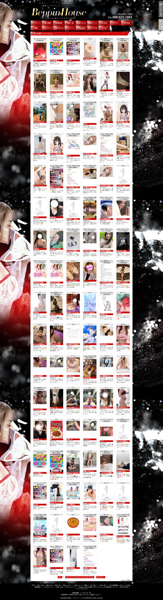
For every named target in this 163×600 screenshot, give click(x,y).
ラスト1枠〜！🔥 (38, 154)
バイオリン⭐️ (120, 185)
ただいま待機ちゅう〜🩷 (41, 344)
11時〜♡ (69, 439)
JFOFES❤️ (87, 219)
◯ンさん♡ (86, 439)
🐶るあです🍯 (121, 471)
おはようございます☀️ (90, 503)
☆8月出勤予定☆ (105, 219)
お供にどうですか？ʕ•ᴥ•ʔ (58, 314)
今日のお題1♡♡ (105, 407)
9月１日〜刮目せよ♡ (123, 441)
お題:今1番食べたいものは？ (125, 376)
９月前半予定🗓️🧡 (73, 344)
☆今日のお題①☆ (105, 251)
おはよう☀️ (53, 407)
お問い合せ (59, 28)
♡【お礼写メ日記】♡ (107, 282)
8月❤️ (69, 155)
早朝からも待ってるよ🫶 (41, 566)
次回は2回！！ (104, 344)
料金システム (81, 23)
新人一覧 (47, 23)
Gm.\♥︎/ (69, 60)
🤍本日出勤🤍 (38, 376)
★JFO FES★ (92, 28)
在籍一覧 (70, 23)
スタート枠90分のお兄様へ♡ (59, 154)
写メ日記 (104, 23)
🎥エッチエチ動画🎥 (106, 473)
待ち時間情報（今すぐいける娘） (126, 23)
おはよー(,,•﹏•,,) (55, 503)
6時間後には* (71, 92)
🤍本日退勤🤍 (121, 90)
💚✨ (101, 90)
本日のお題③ (104, 503)
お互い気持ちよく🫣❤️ (124, 344)
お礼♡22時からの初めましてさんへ (111, 60)
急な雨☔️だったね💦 (73, 312)
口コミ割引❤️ (71, 504)
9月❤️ (85, 124)
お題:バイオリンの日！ (90, 471)
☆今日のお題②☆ (89, 251)
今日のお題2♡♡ (88, 407)
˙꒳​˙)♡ (35, 60)
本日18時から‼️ (105, 534)
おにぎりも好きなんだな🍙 (92, 312)
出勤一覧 (59, 23)
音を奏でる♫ (71, 376)
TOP (36, 23)
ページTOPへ (127, 580)
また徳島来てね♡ (105, 376)
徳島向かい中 (104, 122)
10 (89, 577)
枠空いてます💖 (88, 92)
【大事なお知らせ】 (89, 187)
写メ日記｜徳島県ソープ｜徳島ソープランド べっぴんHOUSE (81, 11)
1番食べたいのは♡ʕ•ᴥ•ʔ (124, 282)
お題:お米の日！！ (122, 407)
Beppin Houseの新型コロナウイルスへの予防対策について (81, 28)
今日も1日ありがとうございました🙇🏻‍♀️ (45, 122)
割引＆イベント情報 (92, 23)
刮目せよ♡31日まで (73, 473)
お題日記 (53, 217)
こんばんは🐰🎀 (72, 281)
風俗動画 (36, 28)
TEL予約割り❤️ (38, 536)
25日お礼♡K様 (55, 282)
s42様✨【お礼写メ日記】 (91, 568)
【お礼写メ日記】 (89, 58)
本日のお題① (54, 534)
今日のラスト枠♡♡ (73, 122)
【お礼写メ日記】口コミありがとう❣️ (95, 154)
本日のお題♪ (87, 377)
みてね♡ (36, 217)
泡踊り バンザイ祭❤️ (57, 187)
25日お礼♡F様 (121, 251)
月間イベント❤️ (55, 473)
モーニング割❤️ (121, 536)
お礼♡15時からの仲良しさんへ (43, 92)
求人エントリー (70, 28)
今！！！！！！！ (39, 185)
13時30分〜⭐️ (54, 376)
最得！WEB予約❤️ (89, 536)
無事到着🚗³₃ (37, 439)
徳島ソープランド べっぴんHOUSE (79, 598)
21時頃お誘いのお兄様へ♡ (125, 122)
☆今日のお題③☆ (72, 251)
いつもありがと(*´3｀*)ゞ (124, 154)
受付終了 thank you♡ (74, 219)
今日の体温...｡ (71, 568)
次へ (102, 577)
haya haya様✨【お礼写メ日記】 (110, 155)
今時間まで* (104, 314)
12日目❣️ (119, 312)
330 (98, 577)
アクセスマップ (47, 28)
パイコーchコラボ (104, 28)
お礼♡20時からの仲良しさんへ (126, 60)
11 (92, 577)
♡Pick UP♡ (115, 23)
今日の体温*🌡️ (54, 60)
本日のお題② (120, 503)
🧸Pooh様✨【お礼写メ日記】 (77, 187)
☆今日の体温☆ (121, 219)
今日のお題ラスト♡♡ (74, 407)
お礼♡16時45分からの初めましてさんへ (63, 92)
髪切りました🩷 (55, 344)
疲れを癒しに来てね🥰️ (57, 122)
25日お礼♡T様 (38, 282)
